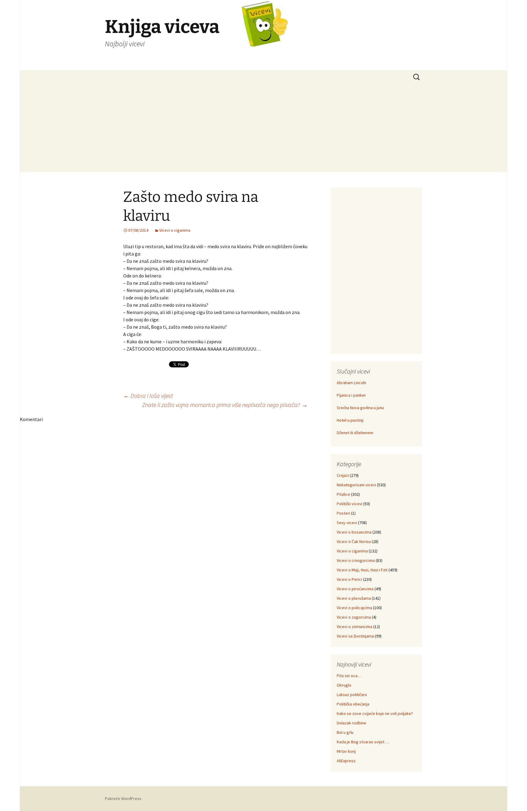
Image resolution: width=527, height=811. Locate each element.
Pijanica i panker (351, 395)
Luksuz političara (352, 694)
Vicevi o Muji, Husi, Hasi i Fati (362, 570)
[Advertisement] (263, 129)
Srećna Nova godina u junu (360, 407)
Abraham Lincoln (351, 382)
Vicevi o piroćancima (355, 588)
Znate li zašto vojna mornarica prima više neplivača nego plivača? (224, 405)
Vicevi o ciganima (174, 230)
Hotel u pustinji (350, 420)
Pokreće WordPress (123, 798)
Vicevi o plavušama (354, 598)
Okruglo (344, 685)
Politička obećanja (353, 704)
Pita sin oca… (349, 675)
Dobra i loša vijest (148, 395)
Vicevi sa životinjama (355, 636)
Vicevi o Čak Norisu (354, 541)
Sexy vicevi (347, 522)
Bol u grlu (345, 732)
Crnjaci (343, 475)
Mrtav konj (346, 751)
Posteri (343, 513)
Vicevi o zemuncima (354, 626)
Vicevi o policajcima (354, 607)
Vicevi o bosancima (354, 532)
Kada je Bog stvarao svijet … (363, 742)
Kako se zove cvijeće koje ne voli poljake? (375, 713)
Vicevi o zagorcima (354, 617)
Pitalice (343, 494)
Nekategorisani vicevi (356, 485)
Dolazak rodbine (351, 723)
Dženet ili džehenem (355, 432)
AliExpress (346, 760)
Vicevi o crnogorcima (356, 560)
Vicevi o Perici (349, 579)
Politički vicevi (349, 503)
